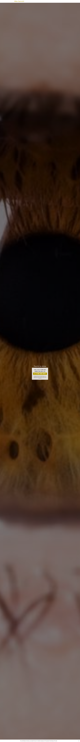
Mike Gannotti (19, 1)
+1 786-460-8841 (40, 373)
